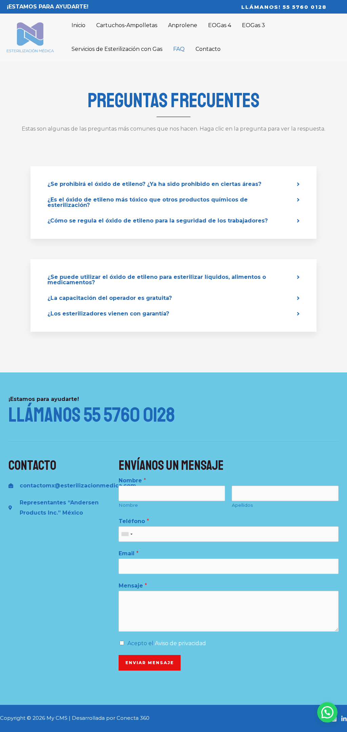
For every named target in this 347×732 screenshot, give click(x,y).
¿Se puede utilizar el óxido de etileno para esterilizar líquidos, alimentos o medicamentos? (156, 280)
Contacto (208, 49)
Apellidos (242, 505)
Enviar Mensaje (149, 662)
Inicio (78, 25)
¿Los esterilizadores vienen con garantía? (108, 313)
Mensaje (133, 585)
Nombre (132, 480)
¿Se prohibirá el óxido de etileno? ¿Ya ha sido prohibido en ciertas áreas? (154, 184)
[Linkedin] (344, 719)
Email (129, 553)
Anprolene (182, 25)
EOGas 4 (219, 25)
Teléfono (134, 521)
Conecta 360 (133, 718)
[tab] (173, 184)
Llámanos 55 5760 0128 (91, 415)
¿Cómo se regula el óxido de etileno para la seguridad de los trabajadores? (157, 220)
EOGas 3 (253, 25)
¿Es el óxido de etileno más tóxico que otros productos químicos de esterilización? (147, 202)
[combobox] (127, 534)
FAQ (179, 49)
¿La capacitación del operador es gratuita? (109, 298)
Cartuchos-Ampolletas (126, 25)
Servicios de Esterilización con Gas (117, 49)
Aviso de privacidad (180, 643)
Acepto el (166, 643)
